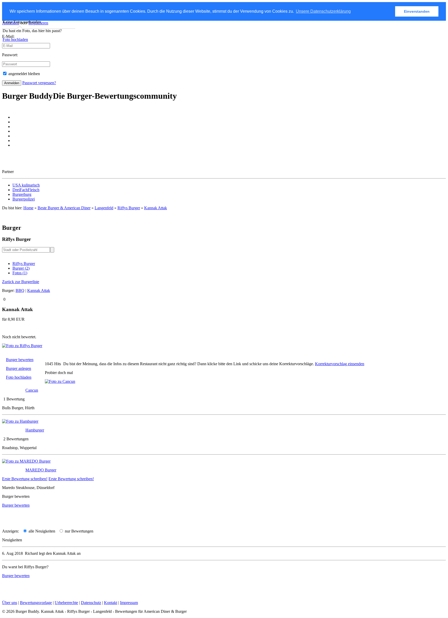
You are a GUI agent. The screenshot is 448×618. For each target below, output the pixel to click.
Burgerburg (21, 194)
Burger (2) (21, 268)
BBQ (20, 290)
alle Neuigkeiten (41, 531)
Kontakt (110, 602)
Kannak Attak (155, 208)
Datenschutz (91, 602)
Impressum (129, 602)
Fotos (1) (19, 273)
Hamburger (34, 430)
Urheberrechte (66, 602)
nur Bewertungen (78, 531)
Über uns (9, 602)
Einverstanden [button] (417, 11)
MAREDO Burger (40, 470)
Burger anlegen (18, 368)
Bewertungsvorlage (36, 602)
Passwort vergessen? (39, 83)
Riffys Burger (23, 263)
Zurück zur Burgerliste (20, 281)
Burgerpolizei (23, 199)
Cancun (31, 390)
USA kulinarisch (26, 185)
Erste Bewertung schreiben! (24, 479)
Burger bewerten (19, 359)
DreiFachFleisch (25, 190)
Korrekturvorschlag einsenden (339, 364)
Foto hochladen (15, 39)
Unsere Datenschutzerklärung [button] (323, 11)
